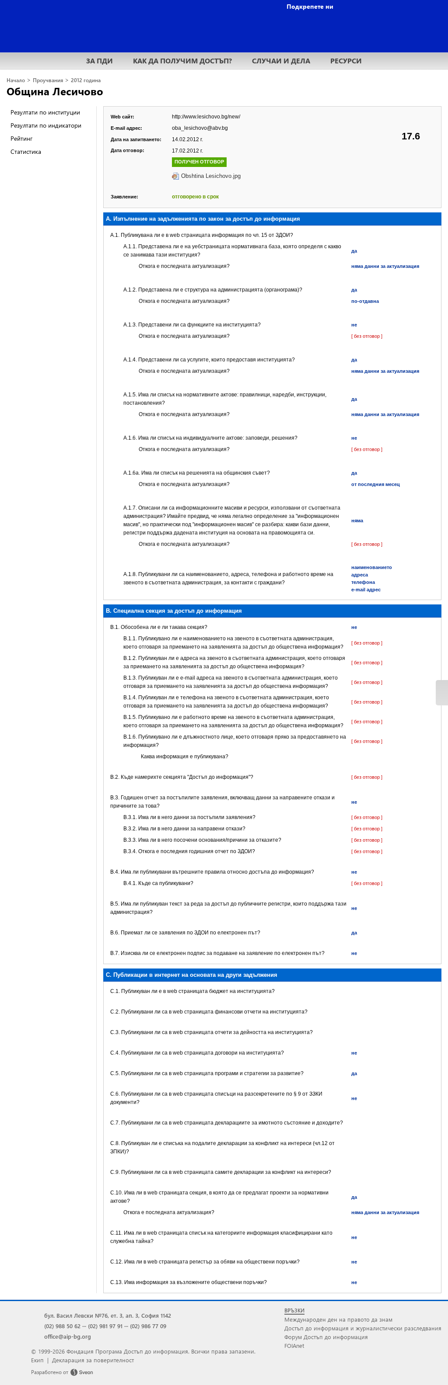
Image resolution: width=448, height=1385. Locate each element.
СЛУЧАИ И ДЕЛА (281, 60)
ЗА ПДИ (99, 60)
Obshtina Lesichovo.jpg (211, 176)
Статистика (25, 151)
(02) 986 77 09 (148, 1325)
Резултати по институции (45, 112)
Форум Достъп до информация (326, 1336)
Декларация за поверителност (93, 1360)
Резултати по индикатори (45, 125)
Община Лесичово (55, 91)
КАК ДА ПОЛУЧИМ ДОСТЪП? (182, 60)
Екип (37, 1360)
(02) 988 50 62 (62, 1325)
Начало (16, 80)
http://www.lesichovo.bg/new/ (206, 117)
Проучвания (48, 80)
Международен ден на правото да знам (338, 1319)
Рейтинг (21, 138)
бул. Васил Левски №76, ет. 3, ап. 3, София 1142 (107, 1315)
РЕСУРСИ (346, 60)
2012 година (86, 80)
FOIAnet (294, 1345)
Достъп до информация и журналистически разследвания (362, 1328)
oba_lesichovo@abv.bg (200, 128)
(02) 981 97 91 (105, 1325)
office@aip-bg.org (67, 1336)
